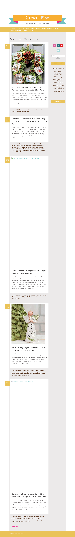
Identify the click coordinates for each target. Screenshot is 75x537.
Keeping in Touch (28, 30)
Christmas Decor (40, 148)
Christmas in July (35, 150)
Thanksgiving (23, 518)
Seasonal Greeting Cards (17, 147)
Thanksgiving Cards (16, 521)
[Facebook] (58, 45)
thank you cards (15, 298)
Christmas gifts (27, 150)
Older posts (14, 526)
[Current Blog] (37, 18)
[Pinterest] (61, 45)
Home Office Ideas (16, 30)
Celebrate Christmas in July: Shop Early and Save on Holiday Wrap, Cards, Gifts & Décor (29, 121)
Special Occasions (41, 28)
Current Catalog (17, 110)
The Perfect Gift (15, 28)
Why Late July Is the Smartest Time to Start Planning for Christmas (58, 79)
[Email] (54, 45)
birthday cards (24, 297)
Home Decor (31, 145)
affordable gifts (15, 297)
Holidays (13, 145)
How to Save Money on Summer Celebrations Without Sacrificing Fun (58, 90)
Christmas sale (33, 520)
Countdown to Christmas (40, 110)
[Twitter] (58, 50)
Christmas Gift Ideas (39, 144)
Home (18, 145)
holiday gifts (18, 151)
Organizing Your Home (53, 28)
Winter (13, 111)
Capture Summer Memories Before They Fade (58, 68)
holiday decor (27, 375)
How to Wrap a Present (27, 28)
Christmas (30, 110)
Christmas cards (25, 111)
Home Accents (24, 145)
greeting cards (41, 297)
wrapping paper (26, 521)
